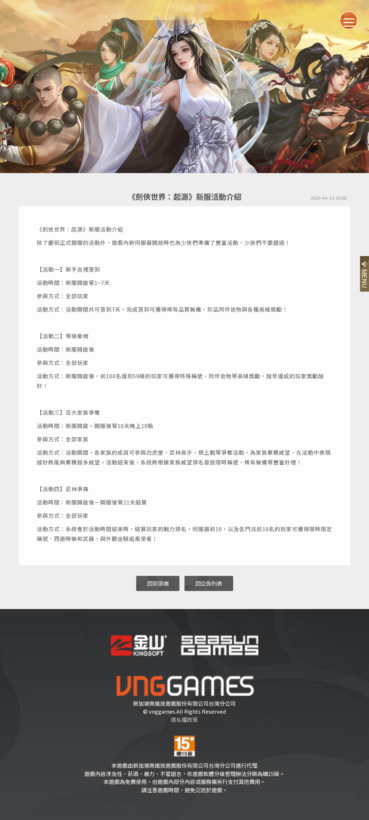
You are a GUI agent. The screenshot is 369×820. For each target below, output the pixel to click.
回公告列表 (208, 583)
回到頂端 (158, 583)
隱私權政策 (184, 719)
